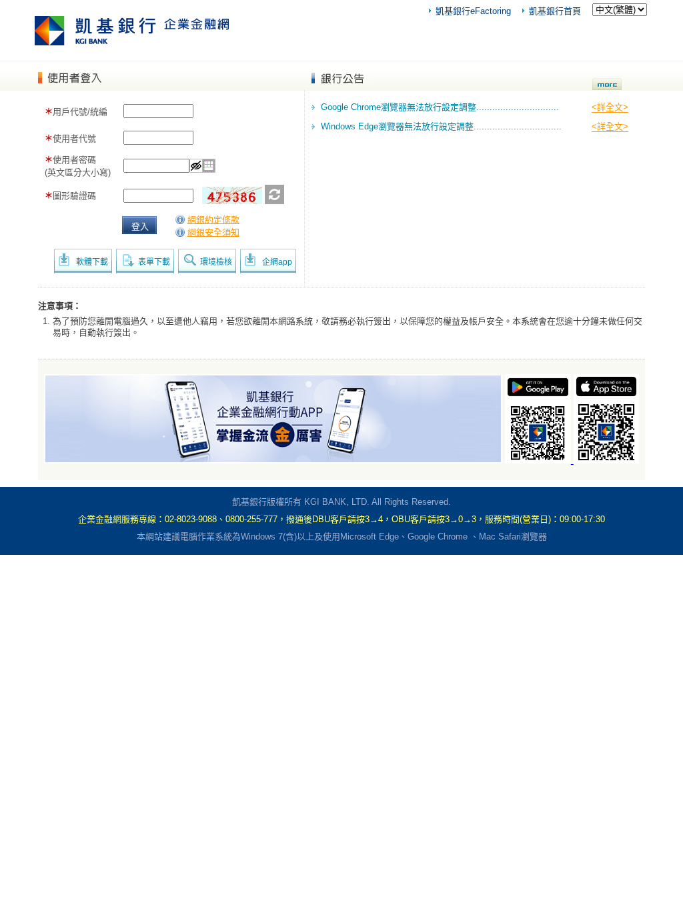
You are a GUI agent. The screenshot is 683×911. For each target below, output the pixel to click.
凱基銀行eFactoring (473, 11)
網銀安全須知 (213, 232)
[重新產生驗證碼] (274, 201)
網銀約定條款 (213, 220)
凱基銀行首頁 (555, 11)
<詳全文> (610, 107)
